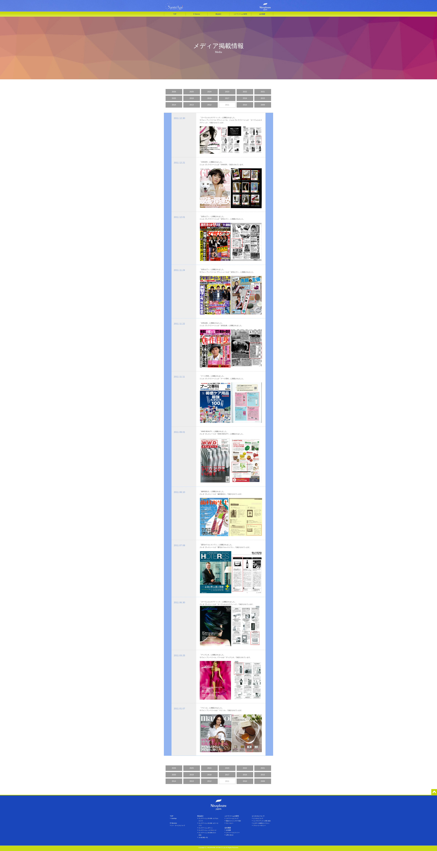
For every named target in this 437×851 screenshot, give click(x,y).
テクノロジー (229, 823)
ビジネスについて (258, 818)
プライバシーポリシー (259, 825)
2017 (227, 98)
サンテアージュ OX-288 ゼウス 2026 (207, 834)
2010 (245, 105)
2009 (263, 105)
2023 (227, 92)
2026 (174, 92)
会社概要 (228, 830)
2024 (209, 92)
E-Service (196, 14)
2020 (174, 98)
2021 (263, 92)
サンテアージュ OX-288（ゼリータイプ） (208, 824)
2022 (245, 92)
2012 (209, 105)
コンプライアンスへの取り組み (262, 820)
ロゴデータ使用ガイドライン (261, 823)
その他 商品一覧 (203, 837)
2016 (245, 98)
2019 (192, 98)
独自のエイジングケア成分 (233, 820)
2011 (227, 105)
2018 (209, 98)
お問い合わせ (229, 835)
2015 (263, 98)
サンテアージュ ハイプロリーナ (207, 830)
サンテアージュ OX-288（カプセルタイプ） (208, 819)
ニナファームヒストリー (233, 832)
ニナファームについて (232, 818)
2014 (174, 105)
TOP (174, 14)
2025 (192, 92)
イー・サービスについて (178, 825)
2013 (192, 105)
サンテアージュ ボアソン (206, 828)
